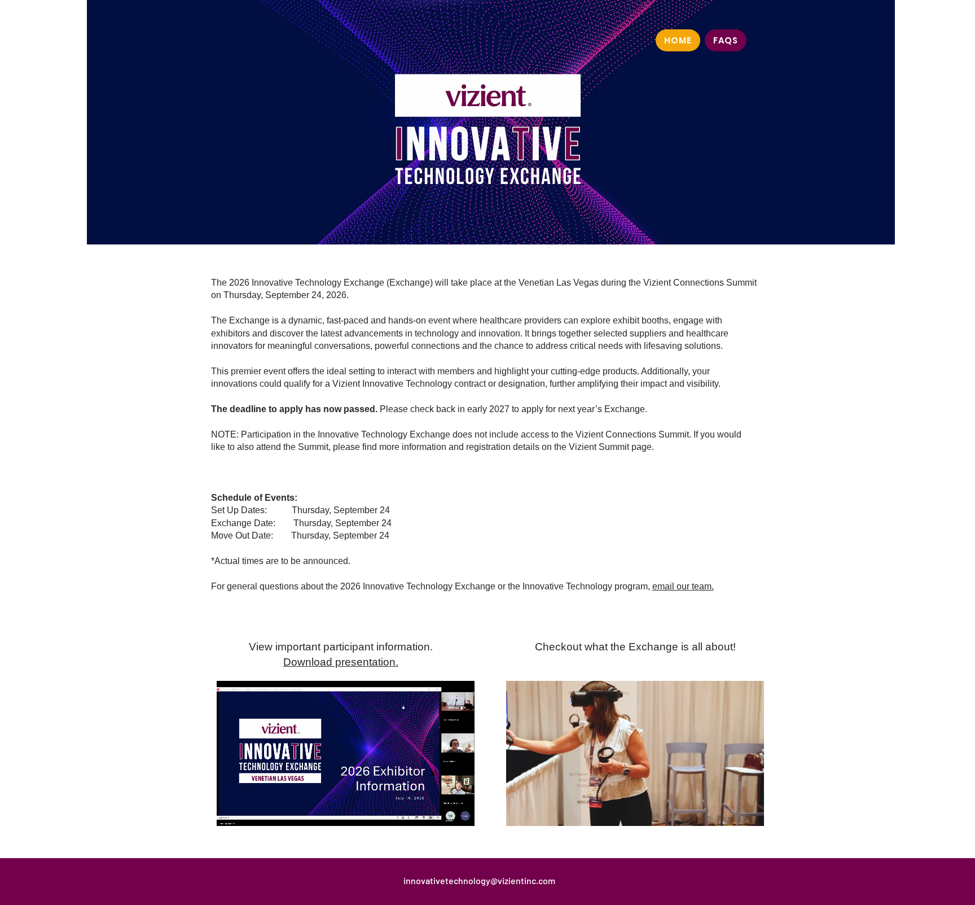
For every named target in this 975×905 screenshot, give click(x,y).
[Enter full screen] (459, 810)
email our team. (683, 586)
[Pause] (231, 810)
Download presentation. (340, 662)
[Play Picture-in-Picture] (440, 810)
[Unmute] (250, 810)
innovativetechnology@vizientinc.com (479, 880)
